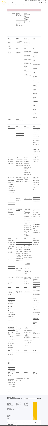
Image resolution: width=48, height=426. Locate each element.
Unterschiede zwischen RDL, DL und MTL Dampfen (27, 234)
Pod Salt (25, 67)
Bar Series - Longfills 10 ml (35, 52)
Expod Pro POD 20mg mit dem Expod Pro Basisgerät (36, 282)
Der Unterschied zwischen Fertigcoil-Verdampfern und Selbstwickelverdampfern (19, 256)
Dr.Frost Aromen (34, 108)
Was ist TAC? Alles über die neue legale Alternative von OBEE (11, 127)
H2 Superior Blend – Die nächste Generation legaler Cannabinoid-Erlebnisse (36, 182)
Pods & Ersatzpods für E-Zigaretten (19, 120)
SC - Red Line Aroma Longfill (35, 88)
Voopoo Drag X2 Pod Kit (10, 306)
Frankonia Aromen (34, 63)
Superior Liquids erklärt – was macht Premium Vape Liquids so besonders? (19, 159)
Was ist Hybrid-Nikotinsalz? (27, 289)
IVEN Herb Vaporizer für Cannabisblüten (26, 273)
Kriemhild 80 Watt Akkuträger (10, 305)
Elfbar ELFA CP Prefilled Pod (27, 56)
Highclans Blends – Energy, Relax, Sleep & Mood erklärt (28, 159)
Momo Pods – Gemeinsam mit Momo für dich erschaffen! (27, 63)
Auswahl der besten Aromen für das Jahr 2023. (11, 316)
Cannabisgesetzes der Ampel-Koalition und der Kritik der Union (19, 200)
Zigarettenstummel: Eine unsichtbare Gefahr (36, 216)
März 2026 (34, 126)
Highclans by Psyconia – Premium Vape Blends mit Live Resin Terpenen (28, 165)
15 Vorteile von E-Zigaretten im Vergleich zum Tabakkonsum (36, 306)
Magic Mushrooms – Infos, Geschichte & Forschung (20, 177)
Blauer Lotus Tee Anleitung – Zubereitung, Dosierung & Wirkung (36, 136)
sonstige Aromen (34, 92)
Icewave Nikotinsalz (26, 58)
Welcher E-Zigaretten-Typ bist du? (11, 342)
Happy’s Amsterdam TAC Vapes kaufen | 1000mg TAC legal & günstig (11, 161)
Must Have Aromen (34, 77)
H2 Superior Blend (26, 223)
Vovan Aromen (34, 114)
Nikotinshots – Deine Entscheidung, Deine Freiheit (11, 357)
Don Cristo (34, 60)
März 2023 (9, 350)
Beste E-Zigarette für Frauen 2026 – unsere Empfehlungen (11, 188)
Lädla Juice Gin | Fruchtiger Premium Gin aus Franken (19, 41)
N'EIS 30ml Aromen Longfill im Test (11, 380)
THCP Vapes (34, 307)
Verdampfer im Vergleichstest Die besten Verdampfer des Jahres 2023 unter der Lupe (11, 312)
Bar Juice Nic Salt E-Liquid (26, 52)
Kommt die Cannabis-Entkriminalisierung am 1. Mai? (10, 352)
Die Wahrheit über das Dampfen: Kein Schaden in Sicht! (28, 257)
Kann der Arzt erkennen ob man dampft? (19, 245)
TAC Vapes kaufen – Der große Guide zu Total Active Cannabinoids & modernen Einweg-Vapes (36, 152)
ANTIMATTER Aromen (35, 49)
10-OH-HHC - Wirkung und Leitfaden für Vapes (11, 240)
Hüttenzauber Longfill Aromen (27, 42)
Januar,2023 (25, 350)
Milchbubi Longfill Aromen (26, 43)
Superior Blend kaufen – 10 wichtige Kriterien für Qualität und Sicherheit (19, 135)
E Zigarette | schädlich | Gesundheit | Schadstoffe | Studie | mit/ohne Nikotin (28, 330)
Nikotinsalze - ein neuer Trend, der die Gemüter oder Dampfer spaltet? (11, 382)
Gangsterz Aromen (34, 113)
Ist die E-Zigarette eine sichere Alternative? (10, 281)
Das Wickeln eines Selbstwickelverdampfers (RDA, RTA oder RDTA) (19, 258)
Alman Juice (34, 102)
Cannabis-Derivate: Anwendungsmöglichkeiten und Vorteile (36, 226)
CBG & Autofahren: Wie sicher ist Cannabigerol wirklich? (27, 174)
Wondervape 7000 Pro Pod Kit (19, 208)
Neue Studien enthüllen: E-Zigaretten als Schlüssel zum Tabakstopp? (11, 279)
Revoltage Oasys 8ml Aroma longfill (36, 84)
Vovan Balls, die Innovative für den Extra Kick (11, 391)
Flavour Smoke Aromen (35, 112)
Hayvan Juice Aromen (35, 68)
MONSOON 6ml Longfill (35, 76)
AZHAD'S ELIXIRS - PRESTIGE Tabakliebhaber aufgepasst (10, 389)
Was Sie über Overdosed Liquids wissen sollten (36, 296)
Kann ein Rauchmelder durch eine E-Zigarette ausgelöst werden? (11, 301)
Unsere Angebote (44, 0)
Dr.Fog (33, 61)
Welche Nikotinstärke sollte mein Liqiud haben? (11, 384)
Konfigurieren (36, 422)
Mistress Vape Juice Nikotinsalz (27, 343)
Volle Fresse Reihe (26, 45)
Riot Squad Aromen (34, 86)
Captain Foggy (34, 105)
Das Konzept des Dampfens (27, 235)
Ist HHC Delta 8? (26, 335)
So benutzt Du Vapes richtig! (27, 264)
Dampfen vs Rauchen (35, 322)
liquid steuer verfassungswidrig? (11, 360)
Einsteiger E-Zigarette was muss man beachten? (36, 337)
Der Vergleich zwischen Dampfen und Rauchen (19, 260)
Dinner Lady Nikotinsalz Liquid (27, 55)
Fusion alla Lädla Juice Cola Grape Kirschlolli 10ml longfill (19, 335)
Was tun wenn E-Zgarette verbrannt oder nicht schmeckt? (11, 341)
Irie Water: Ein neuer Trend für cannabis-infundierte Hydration (36, 302)
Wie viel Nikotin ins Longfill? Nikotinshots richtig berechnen (27, 345)
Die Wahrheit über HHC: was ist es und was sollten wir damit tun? (36, 352)
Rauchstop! (34, 323)
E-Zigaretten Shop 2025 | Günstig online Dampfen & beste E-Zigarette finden (11, 186)
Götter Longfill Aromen (26, 41)
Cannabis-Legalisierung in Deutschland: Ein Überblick (11, 263)
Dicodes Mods (9, 51)
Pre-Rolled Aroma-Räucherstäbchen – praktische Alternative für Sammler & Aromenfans (27, 198)
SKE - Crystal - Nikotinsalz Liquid (27, 71)
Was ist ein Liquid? (26, 327)
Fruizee (33, 65)
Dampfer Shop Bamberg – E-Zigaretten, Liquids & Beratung (36, 214)
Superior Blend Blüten (18, 23)
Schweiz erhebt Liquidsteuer (10, 289)
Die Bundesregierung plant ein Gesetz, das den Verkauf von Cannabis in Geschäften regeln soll (36, 309)
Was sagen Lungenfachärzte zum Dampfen (19, 249)
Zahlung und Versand (26, 19)
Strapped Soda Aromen (35, 94)
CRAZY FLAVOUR (34, 56)
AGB (24, 15)
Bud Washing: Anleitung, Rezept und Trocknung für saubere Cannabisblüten (28, 242)
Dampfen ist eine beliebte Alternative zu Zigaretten (11, 367)
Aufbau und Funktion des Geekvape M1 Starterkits (36, 228)
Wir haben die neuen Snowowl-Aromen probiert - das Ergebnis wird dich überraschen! (36, 291)
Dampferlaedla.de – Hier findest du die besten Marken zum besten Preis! (28, 259)
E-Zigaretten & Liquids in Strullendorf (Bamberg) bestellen (11, 204)
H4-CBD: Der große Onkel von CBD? (36, 339)
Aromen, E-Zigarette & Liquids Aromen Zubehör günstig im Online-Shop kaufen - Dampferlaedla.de (19, 379)
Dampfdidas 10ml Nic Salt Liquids (27, 54)
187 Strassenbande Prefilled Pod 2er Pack (27, 50)
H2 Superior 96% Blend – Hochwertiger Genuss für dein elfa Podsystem (36, 180)
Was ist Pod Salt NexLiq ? (27, 196)
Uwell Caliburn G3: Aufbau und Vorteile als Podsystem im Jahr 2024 (36, 230)
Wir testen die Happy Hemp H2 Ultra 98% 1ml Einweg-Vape (19, 202)
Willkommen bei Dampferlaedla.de (36, 278)
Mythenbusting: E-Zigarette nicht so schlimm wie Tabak (11, 214)
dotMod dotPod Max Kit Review (11, 208)
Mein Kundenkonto (26, 404)
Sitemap (25, 18)
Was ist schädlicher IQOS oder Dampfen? (19, 240)
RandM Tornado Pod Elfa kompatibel (27, 69)
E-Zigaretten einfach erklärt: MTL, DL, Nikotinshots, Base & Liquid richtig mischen (27, 172)
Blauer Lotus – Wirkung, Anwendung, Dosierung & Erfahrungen (36, 132)
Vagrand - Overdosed (35, 98)
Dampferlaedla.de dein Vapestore (28, 209)
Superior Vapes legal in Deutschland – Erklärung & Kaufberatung (19, 25)
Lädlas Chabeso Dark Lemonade (11, 328)
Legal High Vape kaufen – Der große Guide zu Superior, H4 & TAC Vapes (36, 149)
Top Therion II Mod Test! (35, 279)
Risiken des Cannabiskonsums (19, 268)
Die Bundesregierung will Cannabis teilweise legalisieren (36, 328)
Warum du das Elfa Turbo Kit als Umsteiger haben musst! (19, 270)
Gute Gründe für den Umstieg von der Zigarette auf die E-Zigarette (36, 304)
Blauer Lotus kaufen (18, 14)
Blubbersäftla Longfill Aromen (27, 39)
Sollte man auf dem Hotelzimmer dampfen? (11, 298)
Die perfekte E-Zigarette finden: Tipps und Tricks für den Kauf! (27, 255)
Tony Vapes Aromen (35, 117)
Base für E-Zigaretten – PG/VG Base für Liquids (29, 0)
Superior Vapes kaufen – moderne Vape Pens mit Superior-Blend (19, 163)
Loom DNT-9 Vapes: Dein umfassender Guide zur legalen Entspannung (11, 180)
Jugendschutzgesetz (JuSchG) (27, 14)
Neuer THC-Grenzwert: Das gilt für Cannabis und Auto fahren (36, 242)
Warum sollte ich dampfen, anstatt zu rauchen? (36, 312)
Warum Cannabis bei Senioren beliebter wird (36, 189)
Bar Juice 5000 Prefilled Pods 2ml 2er (27, 51)
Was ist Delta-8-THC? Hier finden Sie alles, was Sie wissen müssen (27, 337)
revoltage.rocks (34, 85)
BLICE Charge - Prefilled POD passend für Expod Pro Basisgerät (36, 284)
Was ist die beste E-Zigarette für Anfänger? (36, 335)
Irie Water (9, 334)
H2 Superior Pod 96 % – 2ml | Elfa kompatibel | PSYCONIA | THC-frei (36, 184)
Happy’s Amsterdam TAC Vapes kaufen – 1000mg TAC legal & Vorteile (11, 159)
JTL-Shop (45, 425)
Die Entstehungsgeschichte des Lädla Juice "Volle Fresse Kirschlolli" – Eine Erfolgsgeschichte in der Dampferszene (11, 202)
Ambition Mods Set (18, 49)
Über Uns (39, 0)
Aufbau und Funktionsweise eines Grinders (36, 220)
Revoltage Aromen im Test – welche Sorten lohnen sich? (11, 294)
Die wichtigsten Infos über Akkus (11, 343)
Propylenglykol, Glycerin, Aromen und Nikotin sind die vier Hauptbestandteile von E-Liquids (11, 333)
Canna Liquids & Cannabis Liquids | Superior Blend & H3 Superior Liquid (19, 15)
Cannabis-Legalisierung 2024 (35, 317)
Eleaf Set (17, 51)
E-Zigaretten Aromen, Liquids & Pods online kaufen (19, 20)
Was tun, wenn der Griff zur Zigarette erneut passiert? (36, 314)
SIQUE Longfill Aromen (35, 90)
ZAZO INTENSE (25, 74)
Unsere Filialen (8, 417)
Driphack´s (34, 104)
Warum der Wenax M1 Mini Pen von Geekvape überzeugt (27, 245)
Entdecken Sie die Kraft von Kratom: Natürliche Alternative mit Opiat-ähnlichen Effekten (19, 198)
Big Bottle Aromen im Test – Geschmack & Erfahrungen (28, 170)
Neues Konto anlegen (26, 406)
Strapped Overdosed (35, 93)
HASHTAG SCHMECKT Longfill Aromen (36, 67)
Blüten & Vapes (9, 39)
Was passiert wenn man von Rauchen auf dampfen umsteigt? (19, 251)
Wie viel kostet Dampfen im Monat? (36, 333)
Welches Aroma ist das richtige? (36, 319)
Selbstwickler (34, 39)
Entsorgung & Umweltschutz (27, 21)
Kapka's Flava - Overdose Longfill (36, 71)
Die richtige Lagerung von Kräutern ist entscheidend (11, 242)
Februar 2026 (9, 157)
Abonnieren (39, 398)
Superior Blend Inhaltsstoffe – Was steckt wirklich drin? (19, 130)
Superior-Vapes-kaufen (18, 24)
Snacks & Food (17, 39)
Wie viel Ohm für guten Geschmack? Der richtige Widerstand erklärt (19, 265)
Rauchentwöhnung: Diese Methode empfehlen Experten (19, 333)
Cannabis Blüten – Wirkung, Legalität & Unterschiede (11, 192)
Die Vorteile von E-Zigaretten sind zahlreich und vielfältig (11, 308)
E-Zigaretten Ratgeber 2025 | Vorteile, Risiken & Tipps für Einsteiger (11, 190)
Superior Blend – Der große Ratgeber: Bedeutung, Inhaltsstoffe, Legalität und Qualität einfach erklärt (19, 128)
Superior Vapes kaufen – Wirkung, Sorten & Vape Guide (36, 154)
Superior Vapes (9, 41)
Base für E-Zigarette (18, 13)
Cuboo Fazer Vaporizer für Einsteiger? (28, 271)
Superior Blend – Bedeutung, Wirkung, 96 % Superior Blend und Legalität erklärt (19, 137)
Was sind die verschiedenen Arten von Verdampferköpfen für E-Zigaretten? (11, 345)
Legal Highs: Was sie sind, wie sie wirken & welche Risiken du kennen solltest (11, 178)
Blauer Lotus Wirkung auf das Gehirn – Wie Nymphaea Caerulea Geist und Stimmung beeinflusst (36, 142)
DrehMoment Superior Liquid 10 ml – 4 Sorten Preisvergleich (19, 18)
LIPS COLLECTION (34, 73)
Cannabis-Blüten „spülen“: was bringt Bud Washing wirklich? (27, 240)
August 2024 (17, 238)
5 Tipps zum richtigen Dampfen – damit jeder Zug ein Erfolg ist (11, 349)
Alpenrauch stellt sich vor (18, 380)
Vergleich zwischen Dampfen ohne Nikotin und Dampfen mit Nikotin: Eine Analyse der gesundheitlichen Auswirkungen (11, 259)
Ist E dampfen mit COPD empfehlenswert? (18, 243)
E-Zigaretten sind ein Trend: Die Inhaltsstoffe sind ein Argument (36, 212)
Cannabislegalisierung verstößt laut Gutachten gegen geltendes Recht (11, 368)
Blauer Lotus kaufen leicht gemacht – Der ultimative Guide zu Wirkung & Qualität (36, 147)
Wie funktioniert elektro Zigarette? (11, 327)
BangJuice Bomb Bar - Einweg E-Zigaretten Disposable (11, 375)
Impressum (9, 424)
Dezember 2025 (25, 157)
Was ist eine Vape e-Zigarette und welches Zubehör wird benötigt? (19, 290)
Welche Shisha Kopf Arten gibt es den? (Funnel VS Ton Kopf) (11, 386)
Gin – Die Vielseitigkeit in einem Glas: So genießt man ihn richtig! (28, 229)
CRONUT (33, 57)
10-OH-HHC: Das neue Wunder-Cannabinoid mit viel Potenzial (27, 247)
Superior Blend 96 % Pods (18, 22)
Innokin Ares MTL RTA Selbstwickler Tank (36, 277)
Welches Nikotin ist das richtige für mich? (27, 261)
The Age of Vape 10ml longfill (10, 248)
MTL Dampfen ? (34, 325)
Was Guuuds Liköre (18, 42)
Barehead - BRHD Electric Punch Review (36, 197)
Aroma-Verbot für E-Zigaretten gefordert (10, 217)
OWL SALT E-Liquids (26, 66)
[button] (41, 2)
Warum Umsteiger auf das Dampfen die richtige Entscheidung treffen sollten (36, 293)
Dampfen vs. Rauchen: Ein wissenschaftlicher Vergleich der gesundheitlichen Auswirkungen (27, 232)
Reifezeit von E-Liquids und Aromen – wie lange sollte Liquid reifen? (11, 359)
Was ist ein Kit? (26, 328)
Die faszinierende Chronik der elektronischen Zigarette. (10, 320)
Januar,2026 (17, 157)
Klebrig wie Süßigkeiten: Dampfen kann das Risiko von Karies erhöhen (11, 314)
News (41, 0)
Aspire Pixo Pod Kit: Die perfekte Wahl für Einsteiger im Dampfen (28, 237)
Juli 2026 (17, 126)
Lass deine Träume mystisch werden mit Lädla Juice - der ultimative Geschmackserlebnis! (27, 291)
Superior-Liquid (9, 42)
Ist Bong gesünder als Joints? (10, 252)
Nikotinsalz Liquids (26, 179)
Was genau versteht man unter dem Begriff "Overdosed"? (36, 298)
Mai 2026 (25, 126)
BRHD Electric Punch (35, 55)
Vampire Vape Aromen (35, 116)
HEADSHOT (34, 69)
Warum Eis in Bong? (10, 251)
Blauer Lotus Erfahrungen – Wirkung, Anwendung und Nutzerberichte (36, 134)
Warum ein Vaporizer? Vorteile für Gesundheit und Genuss (27, 270)
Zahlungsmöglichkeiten (26, 17)
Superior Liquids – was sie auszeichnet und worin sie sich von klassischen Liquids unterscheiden (19, 161)
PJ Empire (9, 363)
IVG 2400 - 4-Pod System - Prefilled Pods (28, 59)
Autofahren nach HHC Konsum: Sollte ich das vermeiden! (27, 352)
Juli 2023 (17, 326)
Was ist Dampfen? (18, 329)
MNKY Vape (34, 75)
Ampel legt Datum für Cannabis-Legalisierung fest (11, 322)
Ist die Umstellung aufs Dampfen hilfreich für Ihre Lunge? (19, 247)
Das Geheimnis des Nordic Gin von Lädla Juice (27, 227)
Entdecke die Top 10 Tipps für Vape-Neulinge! (27, 251)
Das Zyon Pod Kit (9, 283)
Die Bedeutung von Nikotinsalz (27, 208)
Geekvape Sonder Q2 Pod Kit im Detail (36, 201)
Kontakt (25, 16)
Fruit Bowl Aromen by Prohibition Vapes (36, 64)
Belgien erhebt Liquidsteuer (10, 292)
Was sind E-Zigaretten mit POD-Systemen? (11, 336)
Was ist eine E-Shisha (10, 282)
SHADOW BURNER (34, 89)
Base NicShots (17, 118)
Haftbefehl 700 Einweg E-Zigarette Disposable (11, 373)
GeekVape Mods (9, 53)
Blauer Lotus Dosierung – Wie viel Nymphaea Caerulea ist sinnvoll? (36, 138)
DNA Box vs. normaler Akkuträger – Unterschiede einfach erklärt (36, 222)
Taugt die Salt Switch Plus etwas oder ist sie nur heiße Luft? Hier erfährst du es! (28, 283)
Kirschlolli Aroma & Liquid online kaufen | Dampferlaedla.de (11, 199)
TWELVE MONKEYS (34, 97)
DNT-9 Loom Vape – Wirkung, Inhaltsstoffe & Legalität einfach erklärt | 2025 (36, 162)
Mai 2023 (25, 326)
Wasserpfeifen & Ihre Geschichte (11, 378)
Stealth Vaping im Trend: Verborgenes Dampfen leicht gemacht (11, 318)
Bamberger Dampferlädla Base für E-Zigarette (19, 352)
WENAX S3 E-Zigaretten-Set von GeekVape (11, 303)
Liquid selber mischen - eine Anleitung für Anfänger (11, 362)
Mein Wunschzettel (26, 403)
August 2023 (9, 326)
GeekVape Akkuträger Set (18, 52)
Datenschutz (12, 424)
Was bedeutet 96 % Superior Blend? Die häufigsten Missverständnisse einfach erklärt (19, 133)
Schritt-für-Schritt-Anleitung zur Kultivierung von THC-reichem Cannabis (36, 232)
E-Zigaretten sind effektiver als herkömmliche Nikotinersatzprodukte (11, 277)
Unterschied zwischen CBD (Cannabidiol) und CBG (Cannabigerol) (11, 268)
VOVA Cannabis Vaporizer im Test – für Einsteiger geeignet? (19, 267)
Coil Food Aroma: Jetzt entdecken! (19, 277)
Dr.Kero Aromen (34, 109)
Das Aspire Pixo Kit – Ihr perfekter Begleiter (27, 211)
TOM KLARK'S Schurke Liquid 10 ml (27, 73)
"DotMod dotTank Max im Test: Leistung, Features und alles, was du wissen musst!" (27, 225)
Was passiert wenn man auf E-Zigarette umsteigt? (36, 332)
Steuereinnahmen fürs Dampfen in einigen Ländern (11, 291)
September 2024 (9, 238)
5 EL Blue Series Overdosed (35, 101)
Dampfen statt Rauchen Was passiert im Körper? (19, 253)
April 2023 (34, 326)
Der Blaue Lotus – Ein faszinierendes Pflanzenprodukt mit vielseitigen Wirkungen (11, 206)
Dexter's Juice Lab (34, 59)
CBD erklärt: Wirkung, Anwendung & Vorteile (36, 198)
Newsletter (8, 418)
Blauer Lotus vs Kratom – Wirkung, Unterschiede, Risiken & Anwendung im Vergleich (36, 145)
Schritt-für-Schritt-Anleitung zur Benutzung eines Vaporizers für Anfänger (11, 247)
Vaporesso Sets (17, 53)
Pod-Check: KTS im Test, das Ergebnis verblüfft (27, 220)
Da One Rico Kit (34, 218)
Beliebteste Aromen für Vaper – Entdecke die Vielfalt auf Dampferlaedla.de (27, 178)
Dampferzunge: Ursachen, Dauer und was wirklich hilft (11, 339)
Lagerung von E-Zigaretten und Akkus (36, 280)
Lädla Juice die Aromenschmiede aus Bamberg (11, 329)
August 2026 (9, 126)
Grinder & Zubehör (9, 45)
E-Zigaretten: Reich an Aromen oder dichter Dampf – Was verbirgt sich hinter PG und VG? (36, 210)
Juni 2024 (34, 238)
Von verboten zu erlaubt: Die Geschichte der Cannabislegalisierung (19, 328)
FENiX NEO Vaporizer (18, 210)
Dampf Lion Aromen (35, 106)
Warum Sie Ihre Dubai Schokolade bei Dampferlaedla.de (28, 218)
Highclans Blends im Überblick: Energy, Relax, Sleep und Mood (28, 161)
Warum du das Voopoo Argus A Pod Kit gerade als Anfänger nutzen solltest (36, 224)
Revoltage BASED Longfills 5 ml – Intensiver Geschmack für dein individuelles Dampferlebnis (36, 83)
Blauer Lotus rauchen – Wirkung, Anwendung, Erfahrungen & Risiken (36, 140)
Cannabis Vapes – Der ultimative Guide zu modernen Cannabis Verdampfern (36, 156)
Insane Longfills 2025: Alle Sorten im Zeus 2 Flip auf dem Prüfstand (19, 179)
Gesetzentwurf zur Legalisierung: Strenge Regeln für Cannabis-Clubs (27, 342)
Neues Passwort (25, 407)
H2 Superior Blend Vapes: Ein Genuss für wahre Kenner (11, 211)
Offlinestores (36, 0)
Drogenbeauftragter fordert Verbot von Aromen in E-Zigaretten (28, 340)
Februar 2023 (17, 350)
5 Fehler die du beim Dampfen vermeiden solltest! (27, 267)
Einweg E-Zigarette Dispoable (36, 321)
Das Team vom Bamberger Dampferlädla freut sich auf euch (27, 378)
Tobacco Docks (34, 96)
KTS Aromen (34, 72)
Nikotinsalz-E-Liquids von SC (27, 65)
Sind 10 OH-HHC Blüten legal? (27, 268)
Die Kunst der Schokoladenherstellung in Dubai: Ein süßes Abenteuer (28, 216)
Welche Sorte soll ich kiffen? (27, 262)
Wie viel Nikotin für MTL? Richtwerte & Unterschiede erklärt (19, 263)
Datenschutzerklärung (17, 398)
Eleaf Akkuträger (9, 52)
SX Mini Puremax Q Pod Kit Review (36, 186)
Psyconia (34, 187)
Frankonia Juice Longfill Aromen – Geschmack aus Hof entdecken (11, 184)
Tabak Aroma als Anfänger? (35, 318)
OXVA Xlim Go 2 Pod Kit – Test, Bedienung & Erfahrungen (10, 194)
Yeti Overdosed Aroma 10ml (19, 292)
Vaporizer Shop (9, 47)
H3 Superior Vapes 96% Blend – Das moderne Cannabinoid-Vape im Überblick (36, 159)
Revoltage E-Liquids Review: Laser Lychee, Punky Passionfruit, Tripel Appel (11, 197)
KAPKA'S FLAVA (25, 60)
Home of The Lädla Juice (18, 21)
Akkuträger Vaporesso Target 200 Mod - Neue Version (11, 296)
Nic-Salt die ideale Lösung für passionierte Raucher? (10, 354)
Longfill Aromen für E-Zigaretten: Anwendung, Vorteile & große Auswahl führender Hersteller (36, 178)
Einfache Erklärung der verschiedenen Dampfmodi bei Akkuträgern (11, 347)
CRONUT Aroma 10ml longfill (19, 291)
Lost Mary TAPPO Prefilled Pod (27, 62)
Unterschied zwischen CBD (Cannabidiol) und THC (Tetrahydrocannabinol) (10, 266)
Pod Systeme (17, 119)
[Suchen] (39, 2)
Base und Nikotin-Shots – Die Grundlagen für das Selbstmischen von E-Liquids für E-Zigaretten (28, 181)
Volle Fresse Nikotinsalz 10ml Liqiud (27, 75)
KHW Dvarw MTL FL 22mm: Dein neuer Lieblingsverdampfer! (28, 213)
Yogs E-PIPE (9, 55)
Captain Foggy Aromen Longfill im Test (11, 379)
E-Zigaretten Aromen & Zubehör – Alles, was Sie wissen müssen (19, 181)
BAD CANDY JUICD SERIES (35, 51)
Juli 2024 (25, 238)
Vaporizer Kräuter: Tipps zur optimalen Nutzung (11, 244)
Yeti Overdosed (34, 100)
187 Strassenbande (26, 49)
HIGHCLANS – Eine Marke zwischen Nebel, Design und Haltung (27, 163)
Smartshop (9, 46)
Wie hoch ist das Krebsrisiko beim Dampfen (19, 242)
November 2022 (34, 350)
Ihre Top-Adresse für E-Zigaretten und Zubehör (11, 310)
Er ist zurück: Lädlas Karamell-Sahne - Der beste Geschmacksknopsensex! (28, 281)
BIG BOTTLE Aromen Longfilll (35, 53)
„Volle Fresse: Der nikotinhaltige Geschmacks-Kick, (27, 222)
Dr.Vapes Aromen (34, 110)
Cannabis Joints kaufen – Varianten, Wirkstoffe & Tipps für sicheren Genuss (11, 182)
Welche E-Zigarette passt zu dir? (28, 263)
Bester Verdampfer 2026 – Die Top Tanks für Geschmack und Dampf (36, 127)
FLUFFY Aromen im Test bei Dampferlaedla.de (35, 373)
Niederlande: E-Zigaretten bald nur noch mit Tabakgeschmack (27, 332)
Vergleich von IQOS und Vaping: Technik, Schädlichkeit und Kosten (11, 261)
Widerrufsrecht (25, 22)
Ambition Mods (9, 49)
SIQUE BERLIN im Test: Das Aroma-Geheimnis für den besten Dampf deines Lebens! (36, 300)
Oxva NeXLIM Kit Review (10, 209)
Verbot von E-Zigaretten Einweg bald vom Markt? (11, 365)
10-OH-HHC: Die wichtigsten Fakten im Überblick (36, 240)
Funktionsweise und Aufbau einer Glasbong (11, 256)
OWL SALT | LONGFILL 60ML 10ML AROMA (36, 80)
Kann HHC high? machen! (27, 334)
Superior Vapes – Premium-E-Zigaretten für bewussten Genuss (19, 165)
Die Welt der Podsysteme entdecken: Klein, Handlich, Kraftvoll (27, 249)
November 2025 (34, 157)
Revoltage (25, 70)
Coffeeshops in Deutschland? (19, 209)
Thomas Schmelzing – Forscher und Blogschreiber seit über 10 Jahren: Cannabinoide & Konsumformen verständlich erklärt (27, 168)
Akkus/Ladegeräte (9, 119)
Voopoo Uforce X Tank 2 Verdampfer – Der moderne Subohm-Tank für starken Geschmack (36, 130)
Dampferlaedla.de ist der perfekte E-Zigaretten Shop (36, 330)
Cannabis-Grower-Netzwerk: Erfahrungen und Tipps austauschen (27, 243)
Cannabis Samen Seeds (10, 43)
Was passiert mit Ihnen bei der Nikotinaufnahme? (36, 316)
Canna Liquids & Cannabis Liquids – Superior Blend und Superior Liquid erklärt (11, 163)
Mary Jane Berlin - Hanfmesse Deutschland (35, 244)
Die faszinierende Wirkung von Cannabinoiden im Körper (27, 253)
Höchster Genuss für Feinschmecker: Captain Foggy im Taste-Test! (36, 288)
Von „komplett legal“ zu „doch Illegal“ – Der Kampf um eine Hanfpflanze (11, 370)
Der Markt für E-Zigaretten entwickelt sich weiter (11, 299)
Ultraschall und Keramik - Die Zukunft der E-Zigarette (19, 331)
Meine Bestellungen (26, 405)
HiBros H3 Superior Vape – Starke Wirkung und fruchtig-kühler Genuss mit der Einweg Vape (27, 128)
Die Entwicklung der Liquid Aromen (36, 294)
